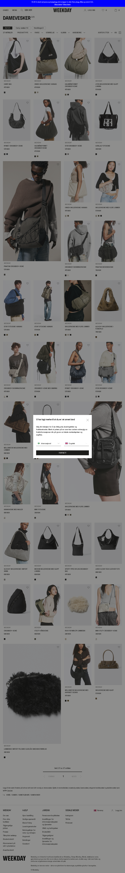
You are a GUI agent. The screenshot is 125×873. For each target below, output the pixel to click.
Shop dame (58, 4)
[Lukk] (87, 420)
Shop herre (67, 4)
